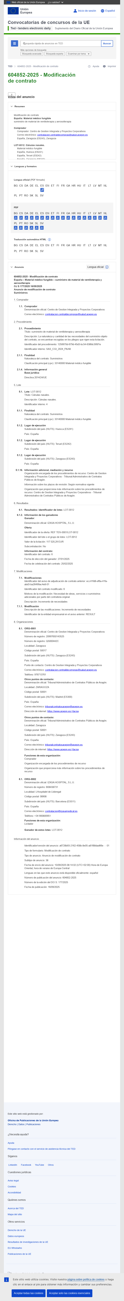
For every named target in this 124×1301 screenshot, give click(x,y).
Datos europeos (16, 1236)
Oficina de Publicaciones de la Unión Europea (33, 1120)
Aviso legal (13, 1180)
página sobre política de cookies (85, 1279)
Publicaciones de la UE (19, 1254)
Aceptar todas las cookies (28, 1293)
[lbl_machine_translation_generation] (49, 239)
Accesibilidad (14, 1192)
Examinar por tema (77, 54)
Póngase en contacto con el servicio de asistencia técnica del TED (41, 1149)
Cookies (12, 1186)
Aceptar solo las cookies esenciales (69, 1293)
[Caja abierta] (11, 95)
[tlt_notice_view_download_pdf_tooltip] (16, 217)
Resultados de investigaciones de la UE (28, 1242)
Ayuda (11, 1143)
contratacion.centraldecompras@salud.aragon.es (62, 135)
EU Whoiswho (15, 1248)
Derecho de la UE (17, 1230)
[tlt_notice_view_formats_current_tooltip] (106, 267)
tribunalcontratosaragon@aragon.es (64, 706)
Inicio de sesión (87, 10)
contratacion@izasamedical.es (61, 811)
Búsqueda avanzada (31, 54)
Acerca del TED (16, 1208)
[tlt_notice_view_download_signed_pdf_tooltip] (42, 190)
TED (10, 66)
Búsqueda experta (54, 54)
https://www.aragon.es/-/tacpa (63, 711)
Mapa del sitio (15, 1214)
